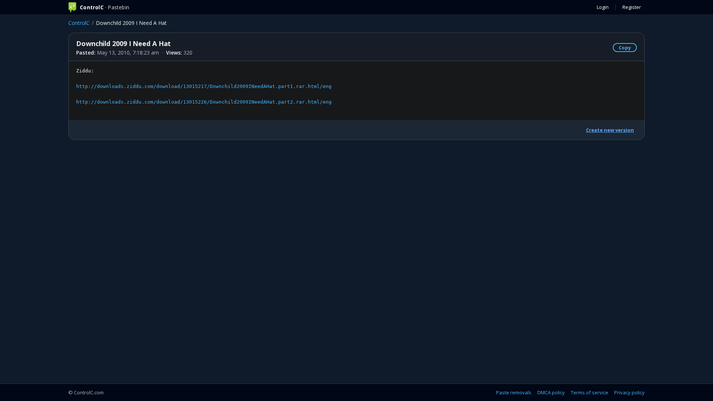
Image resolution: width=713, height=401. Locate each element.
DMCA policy (551, 392)
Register (631, 7)
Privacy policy (629, 392)
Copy (625, 47)
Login (603, 7)
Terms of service (589, 392)
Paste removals (513, 392)
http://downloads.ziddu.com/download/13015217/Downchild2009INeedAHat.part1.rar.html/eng (204, 86)
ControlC (78, 22)
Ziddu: (204, 86)
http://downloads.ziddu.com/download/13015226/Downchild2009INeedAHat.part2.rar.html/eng (204, 102)
